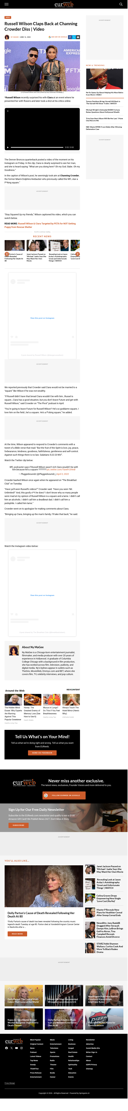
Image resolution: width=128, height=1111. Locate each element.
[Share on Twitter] (74, 37)
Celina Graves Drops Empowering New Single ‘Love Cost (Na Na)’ (109, 898)
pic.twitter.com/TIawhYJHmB (61, 469)
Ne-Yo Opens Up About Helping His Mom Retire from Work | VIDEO (104, 93)
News (8, 17)
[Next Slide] (77, 254)
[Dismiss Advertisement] (8, 111)
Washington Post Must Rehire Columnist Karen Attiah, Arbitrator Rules (103, 999)
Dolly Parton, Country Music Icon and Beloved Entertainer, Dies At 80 (62, 1023)
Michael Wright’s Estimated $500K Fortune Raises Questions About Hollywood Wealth (103, 111)
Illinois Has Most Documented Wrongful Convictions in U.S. (63, 1000)
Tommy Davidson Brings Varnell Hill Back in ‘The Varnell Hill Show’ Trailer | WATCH (103, 102)
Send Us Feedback (42, 753)
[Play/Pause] (7, 147)
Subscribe (18, 825)
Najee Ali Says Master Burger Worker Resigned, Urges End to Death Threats (23, 1023)
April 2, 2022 (63, 474)
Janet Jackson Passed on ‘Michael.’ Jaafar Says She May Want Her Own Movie (36, 257)
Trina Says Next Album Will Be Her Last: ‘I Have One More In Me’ (104, 119)
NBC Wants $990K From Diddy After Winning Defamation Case (104, 128)
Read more (19, 934)
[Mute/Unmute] (76, 147)
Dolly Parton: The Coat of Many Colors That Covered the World (23, 1000)
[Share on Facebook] (70, 37)
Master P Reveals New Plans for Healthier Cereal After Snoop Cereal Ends (109, 912)
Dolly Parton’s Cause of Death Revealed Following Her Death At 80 (14, 257)
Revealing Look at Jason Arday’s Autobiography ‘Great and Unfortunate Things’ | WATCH (58, 257)
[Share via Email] (78, 37)
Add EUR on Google (59, 37)
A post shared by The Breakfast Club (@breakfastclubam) (42, 632)
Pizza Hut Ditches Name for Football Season (101, 1024)
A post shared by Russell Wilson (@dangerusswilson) (42, 355)
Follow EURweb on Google (66, 795)
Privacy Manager (10, 1083)
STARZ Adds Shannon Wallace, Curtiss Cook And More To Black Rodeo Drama (110, 947)
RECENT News (42, 236)
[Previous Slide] (7, 254)
